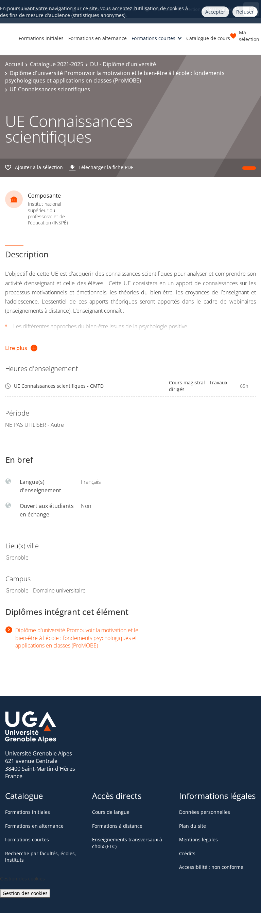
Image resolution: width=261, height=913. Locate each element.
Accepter (215, 11)
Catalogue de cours (208, 38)
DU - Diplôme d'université (123, 64)
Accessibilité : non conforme (211, 867)
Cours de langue (110, 812)
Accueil (14, 64)
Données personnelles (204, 812)
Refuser (245, 11)
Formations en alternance (97, 38)
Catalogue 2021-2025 (56, 64)
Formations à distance (117, 826)
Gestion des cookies (25, 893)
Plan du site (192, 826)
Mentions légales (198, 839)
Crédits (187, 853)
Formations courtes (153, 38)
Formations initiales (41, 38)
